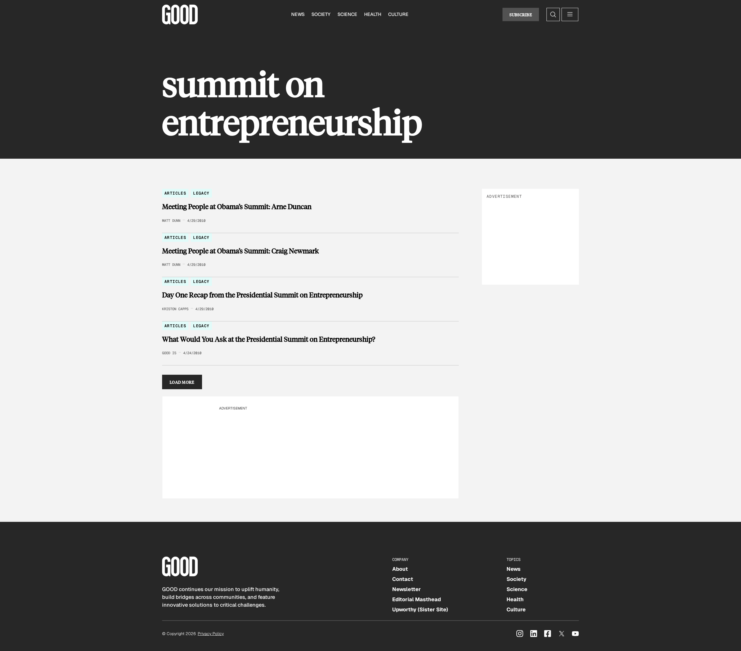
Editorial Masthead (416, 599)
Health (372, 14)
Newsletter (406, 589)
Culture (398, 14)
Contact (402, 579)
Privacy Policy (211, 633)
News (298, 14)
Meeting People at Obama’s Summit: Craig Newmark (240, 250)
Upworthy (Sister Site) (420, 609)
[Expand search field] (553, 14)
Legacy (201, 193)
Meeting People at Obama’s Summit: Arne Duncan (236, 206)
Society (321, 14)
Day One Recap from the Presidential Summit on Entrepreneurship (262, 294)
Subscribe (520, 14)
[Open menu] (570, 14)
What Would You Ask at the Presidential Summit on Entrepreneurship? (268, 339)
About (400, 569)
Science (347, 14)
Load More (182, 382)
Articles (175, 193)
